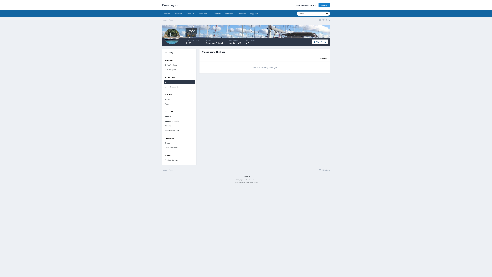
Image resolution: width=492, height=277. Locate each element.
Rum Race (229, 14)
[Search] (327, 14)
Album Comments (172, 131)
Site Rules (242, 14)
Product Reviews (171, 160)
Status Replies (170, 70)
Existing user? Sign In (305, 5)
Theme (245, 177)
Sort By (323, 58)
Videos (167, 82)
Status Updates (171, 65)
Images (168, 116)
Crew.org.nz (170, 5)
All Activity (169, 53)
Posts (167, 104)
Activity (178, 14)
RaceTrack (203, 14)
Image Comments (172, 121)
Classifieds (216, 14)
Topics (167, 99)
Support (253, 14)
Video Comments (172, 87)
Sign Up (324, 5)
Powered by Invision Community (246, 182)
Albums (168, 126)
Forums (167, 14)
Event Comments (171, 148)
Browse (190, 14)
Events (167, 143)
